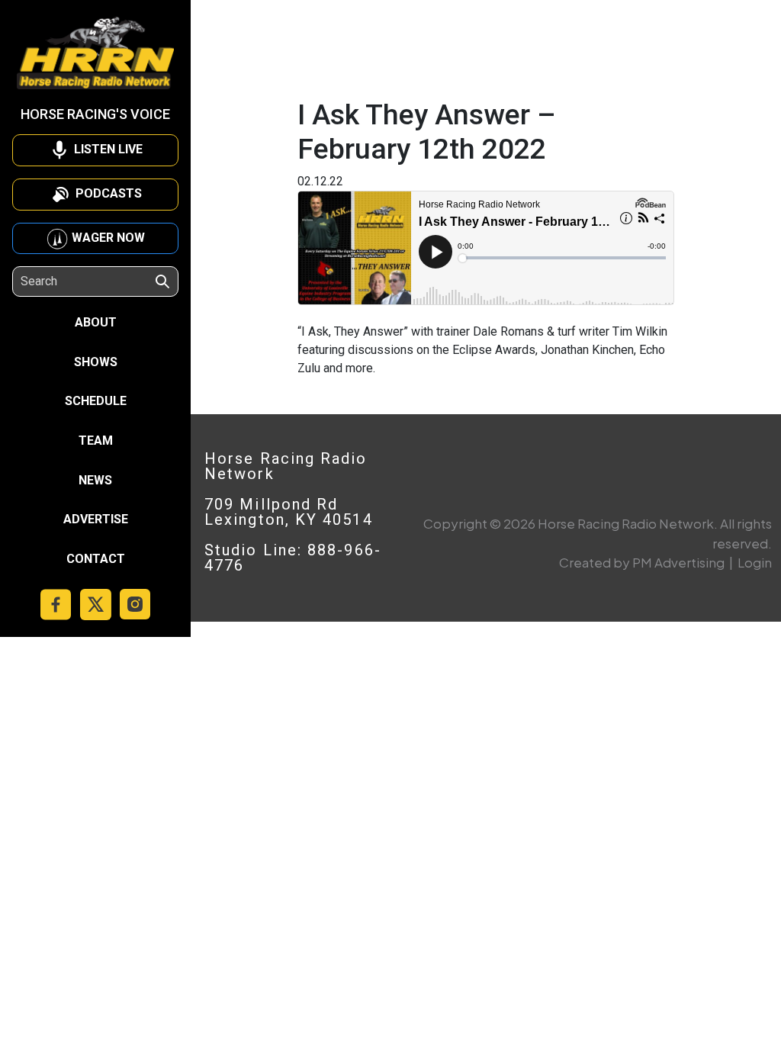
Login (755, 562)
